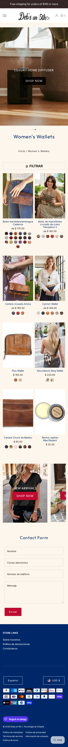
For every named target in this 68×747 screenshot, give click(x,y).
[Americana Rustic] (25, 242)
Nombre (11, 551)
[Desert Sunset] (18, 246)
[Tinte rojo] (18, 313)
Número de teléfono (18, 574)
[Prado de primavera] (20, 242)
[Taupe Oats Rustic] (61, 236)
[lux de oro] (11, 242)
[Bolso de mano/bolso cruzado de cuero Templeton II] (50, 195)
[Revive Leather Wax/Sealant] (50, 412)
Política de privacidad (36, 732)
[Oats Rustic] (29, 242)
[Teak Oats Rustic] (61, 313)
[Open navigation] (8, 15)
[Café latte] (15, 233)
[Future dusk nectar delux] (43, 236)
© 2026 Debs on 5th (12, 726)
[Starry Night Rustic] (20, 446)
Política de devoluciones (16, 644)
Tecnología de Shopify (34, 726)
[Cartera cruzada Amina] (18, 278)
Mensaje (12, 585)
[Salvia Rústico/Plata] (15, 242)
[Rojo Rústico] (11, 237)
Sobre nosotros (11, 639)
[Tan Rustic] (47, 236)
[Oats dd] (20, 380)
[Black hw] (6, 446)
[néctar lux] (6, 237)
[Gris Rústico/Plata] (29, 233)
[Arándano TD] (52, 236)
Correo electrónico (17, 562)
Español (13, 680)
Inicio (21, 151)
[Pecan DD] (15, 380)
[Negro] (13, 313)
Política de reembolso (13, 732)
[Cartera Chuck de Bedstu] (18, 412)
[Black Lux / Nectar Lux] (47, 380)
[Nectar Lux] (38, 313)
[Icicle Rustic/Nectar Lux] (57, 313)
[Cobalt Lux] (20, 233)
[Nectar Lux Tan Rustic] (57, 236)
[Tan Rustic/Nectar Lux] (52, 380)
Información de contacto (36, 736)
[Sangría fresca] (6, 242)
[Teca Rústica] (25, 237)
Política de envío (10, 740)
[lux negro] (6, 233)
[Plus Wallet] (18, 345)
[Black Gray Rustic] (38, 236)
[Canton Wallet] (50, 278)
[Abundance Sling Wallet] (50, 345)
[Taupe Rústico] (20, 237)
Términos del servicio (13, 736)
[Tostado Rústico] (15, 237)
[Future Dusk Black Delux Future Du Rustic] (25, 233)
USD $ (56, 680)
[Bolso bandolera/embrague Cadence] (18, 195)
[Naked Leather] (15, 446)
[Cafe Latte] (47, 313)
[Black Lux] (43, 313)
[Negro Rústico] (11, 233)
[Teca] (29, 446)
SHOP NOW (34, 81)
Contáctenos (10, 648)
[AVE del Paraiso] (29, 237)
